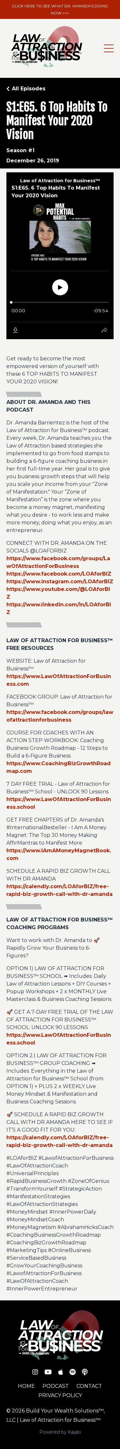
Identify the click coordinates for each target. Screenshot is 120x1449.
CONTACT (89, 1386)
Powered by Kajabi (60, 1432)
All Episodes (28, 89)
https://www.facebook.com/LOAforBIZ (58, 574)
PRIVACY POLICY (60, 1395)
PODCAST (56, 1386)
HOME (26, 1386)
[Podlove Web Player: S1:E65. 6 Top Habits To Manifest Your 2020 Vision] (60, 255)
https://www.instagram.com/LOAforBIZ (59, 581)
